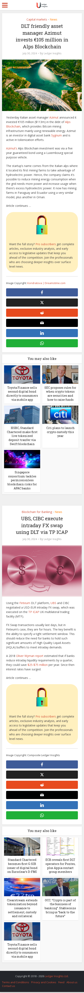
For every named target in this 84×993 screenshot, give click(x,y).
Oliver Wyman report (29, 656)
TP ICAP (33, 612)
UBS (53, 603)
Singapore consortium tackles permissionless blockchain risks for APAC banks (22, 480)
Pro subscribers (45, 244)
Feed (61, 982)
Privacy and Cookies (43, 982)
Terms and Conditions (15, 982)
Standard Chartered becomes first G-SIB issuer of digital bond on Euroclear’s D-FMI (22, 866)
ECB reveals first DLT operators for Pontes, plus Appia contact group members (60, 866)
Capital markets (37, 19)
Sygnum (56, 135)
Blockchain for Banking (37, 512)
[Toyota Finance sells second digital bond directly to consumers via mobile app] (22, 374)
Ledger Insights (52, 53)
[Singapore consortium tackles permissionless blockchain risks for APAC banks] (22, 459)
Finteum (24, 603)
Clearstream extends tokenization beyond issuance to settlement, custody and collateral (22, 908)
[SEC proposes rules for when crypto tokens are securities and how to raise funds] (60, 374)
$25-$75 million (38, 665)
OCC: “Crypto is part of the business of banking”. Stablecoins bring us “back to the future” (60, 908)
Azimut (54, 117)
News (53, 19)
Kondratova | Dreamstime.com (46, 283)
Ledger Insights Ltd (56, 976)
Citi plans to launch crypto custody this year (60, 432)
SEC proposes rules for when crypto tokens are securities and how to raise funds (60, 394)
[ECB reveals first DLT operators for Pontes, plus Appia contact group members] (60, 846)
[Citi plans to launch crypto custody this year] (60, 414)
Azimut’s (11, 148)
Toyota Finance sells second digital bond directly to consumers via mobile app (22, 394)
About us (71, 982)
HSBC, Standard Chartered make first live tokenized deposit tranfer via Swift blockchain (22, 436)
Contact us (8, 986)
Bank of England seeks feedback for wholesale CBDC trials (40, 974)
